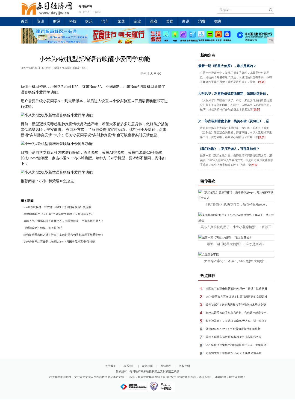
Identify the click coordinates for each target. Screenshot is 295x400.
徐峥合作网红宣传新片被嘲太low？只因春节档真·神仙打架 (59, 241)
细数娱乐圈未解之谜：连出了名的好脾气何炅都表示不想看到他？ (64, 234)
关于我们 (110, 366)
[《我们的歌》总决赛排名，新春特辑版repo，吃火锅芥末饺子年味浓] (236, 198)
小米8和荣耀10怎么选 (56, 181)
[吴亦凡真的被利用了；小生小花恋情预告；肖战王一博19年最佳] (236, 220)
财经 (56, 21)
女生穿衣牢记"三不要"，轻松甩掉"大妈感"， (236, 261)
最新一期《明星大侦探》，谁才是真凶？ (227, 66)
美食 (169, 21)
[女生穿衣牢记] (208, 254)
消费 (202, 21)
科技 (73, 21)
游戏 (153, 21)
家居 (121, 21)
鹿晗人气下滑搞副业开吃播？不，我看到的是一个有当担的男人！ (64, 221)
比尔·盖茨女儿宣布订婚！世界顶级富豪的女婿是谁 (236, 296)
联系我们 (129, 366)
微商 (218, 21)
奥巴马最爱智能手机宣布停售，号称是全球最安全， (237, 312)
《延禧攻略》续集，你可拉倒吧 (43, 227)
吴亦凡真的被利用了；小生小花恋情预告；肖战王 (236, 227)
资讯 (40, 21)
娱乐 (89, 21)
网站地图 (165, 366)
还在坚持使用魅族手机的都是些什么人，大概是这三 (237, 345)
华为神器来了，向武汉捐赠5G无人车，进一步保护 (236, 320)
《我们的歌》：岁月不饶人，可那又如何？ (229, 149)
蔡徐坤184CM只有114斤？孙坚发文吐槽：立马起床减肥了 (59, 214)
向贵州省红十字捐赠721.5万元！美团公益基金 (234, 353)
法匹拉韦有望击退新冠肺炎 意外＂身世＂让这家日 (236, 288)
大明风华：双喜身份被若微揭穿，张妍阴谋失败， (233, 93)
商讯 (185, 21)
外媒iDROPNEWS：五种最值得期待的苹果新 (233, 328)
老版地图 (147, 366)
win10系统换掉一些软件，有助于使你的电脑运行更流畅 (57, 207)
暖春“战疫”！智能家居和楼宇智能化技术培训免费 (236, 304)
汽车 (105, 21)
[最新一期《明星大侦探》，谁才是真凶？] (225, 237)
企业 (137, 21)
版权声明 (184, 366)
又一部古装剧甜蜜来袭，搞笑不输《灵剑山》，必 (233, 121)
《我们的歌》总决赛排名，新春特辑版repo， (236, 204)
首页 (24, 21)
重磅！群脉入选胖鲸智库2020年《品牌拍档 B (233, 337)
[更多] (262, 82)
